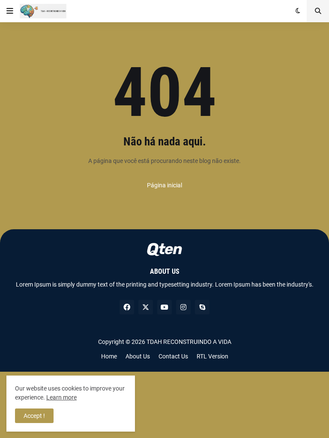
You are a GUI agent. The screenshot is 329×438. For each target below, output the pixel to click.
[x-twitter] (145, 307)
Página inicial (164, 185)
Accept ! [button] (34, 415)
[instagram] (183, 307)
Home (109, 356)
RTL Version (212, 356)
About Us (138, 356)
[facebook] (127, 307)
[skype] (202, 307)
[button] (10, 11)
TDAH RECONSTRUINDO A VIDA (189, 341)
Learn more (61, 397)
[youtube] (164, 307)
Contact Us (173, 356)
